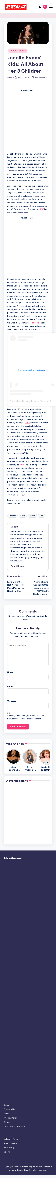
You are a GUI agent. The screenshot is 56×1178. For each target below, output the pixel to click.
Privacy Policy (10, 1117)
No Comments (40, 77)
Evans (22, 516)
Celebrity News (18, 50)
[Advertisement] (28, 121)
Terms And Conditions (14, 1126)
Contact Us (9, 1109)
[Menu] (50, 6)
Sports (7, 1151)
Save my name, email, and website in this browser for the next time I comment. (25, 717)
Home (6, 1113)
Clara (14, 527)
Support (8, 1122)
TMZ (42, 209)
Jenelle (32, 516)
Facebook (35, 323)
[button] (17, 566)
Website (11, 701)
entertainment (11, 1143)
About (7, 1105)
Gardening (9, 1147)
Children (12, 516)
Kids (41, 516)
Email (10, 686)
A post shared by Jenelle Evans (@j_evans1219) (33, 401)
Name (11, 672)
